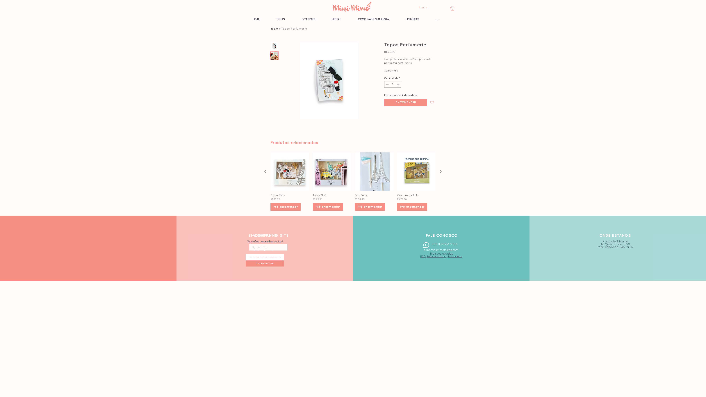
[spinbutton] (392, 84)
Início (274, 28)
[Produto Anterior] (265, 171)
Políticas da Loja (436, 256)
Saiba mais (391, 71)
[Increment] (398, 84)
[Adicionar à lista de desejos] (432, 102)
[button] (452, 8)
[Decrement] (387, 84)
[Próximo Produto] (441, 171)
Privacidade (455, 256)
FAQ (422, 256)
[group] (353, 181)
